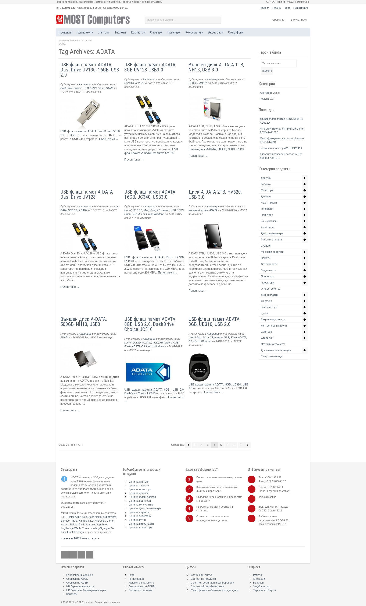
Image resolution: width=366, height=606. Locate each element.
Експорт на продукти (203, 578)
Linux (149, 214)
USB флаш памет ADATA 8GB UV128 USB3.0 (149, 67)
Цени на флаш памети (142, 497)
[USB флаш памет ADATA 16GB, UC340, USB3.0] (147, 225)
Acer (91, 516)
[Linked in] (82, 554)
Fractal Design (75, 532)
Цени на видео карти (141, 523)
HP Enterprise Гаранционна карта (86, 590)
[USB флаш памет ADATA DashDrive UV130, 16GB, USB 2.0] (88, 99)
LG (92, 520)
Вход (287, 7)
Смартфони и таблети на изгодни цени (214, 590)
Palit (81, 524)
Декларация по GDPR (142, 586)
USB (86, 88)
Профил (264, 7)
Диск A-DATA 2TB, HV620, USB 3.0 (215, 194)
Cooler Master (90, 528)
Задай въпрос (261, 586)
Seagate (90, 524)
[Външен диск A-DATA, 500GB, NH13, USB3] (85, 345)
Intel (71, 516)
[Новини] (89, 554)
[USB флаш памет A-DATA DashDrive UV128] (85, 221)
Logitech (66, 528)
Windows (159, 214)
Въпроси (258, 582)
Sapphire (101, 524)
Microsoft (100, 520)
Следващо (247, 445)
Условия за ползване (141, 582)
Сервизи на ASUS (77, 578)
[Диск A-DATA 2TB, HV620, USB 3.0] (213, 221)
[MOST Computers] (93, 20)
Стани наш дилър (201, 575)
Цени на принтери (140, 500)
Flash (101, 88)
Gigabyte (104, 528)
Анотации (85, 84)
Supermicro (109, 516)
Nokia (98, 516)
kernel (128, 210)
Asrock (65, 524)
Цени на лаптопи (139, 481)
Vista (152, 210)
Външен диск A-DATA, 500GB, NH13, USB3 (216, 149)
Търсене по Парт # (264, 590)
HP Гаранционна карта (80, 586)
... (234, 445)
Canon (110, 520)
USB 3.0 (129, 83)
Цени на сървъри (139, 512)
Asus (84, 516)
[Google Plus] (73, 554)
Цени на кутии (137, 519)
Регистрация (301, 7)
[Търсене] (217, 20)
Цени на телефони (140, 516)
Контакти (71, 594)
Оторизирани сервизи (79, 575)
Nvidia (74, 524)
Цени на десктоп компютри (145, 508)
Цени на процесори (140, 527)
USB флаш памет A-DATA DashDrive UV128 (86, 194)
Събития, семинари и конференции (212, 582)
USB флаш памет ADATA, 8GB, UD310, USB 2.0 (214, 321)
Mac (146, 210)
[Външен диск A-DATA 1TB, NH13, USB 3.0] (213, 94)
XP (158, 210)
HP (66, 516)
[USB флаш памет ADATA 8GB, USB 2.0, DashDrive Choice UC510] (148, 357)
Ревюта (264, 98)
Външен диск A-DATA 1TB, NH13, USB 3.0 (216, 67)
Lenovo (65, 520)
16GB (93, 88)
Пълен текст (109, 139)
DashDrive (66, 88)
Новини (276, 7)
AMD (78, 516)
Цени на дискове (139, 493)
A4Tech (76, 528)
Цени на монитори (140, 489)
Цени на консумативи (141, 504)
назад (188, 445)
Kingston (84, 520)
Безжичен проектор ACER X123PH (281, 148)
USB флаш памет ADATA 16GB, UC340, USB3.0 (149, 194)
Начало (62, 40)
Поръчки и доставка (140, 590)
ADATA (109, 88)
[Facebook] (65, 554)
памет (78, 88)
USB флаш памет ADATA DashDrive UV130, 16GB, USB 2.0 (89, 70)
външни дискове (198, 210)
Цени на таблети (139, 485)
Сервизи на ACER (77, 582)
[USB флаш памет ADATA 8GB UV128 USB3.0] (148, 94)
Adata (74, 520)
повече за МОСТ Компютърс (79, 538)
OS (143, 214)
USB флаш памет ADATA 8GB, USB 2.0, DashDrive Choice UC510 (149, 324)
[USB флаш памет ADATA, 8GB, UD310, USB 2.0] (199, 352)
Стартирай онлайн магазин (207, 586)
